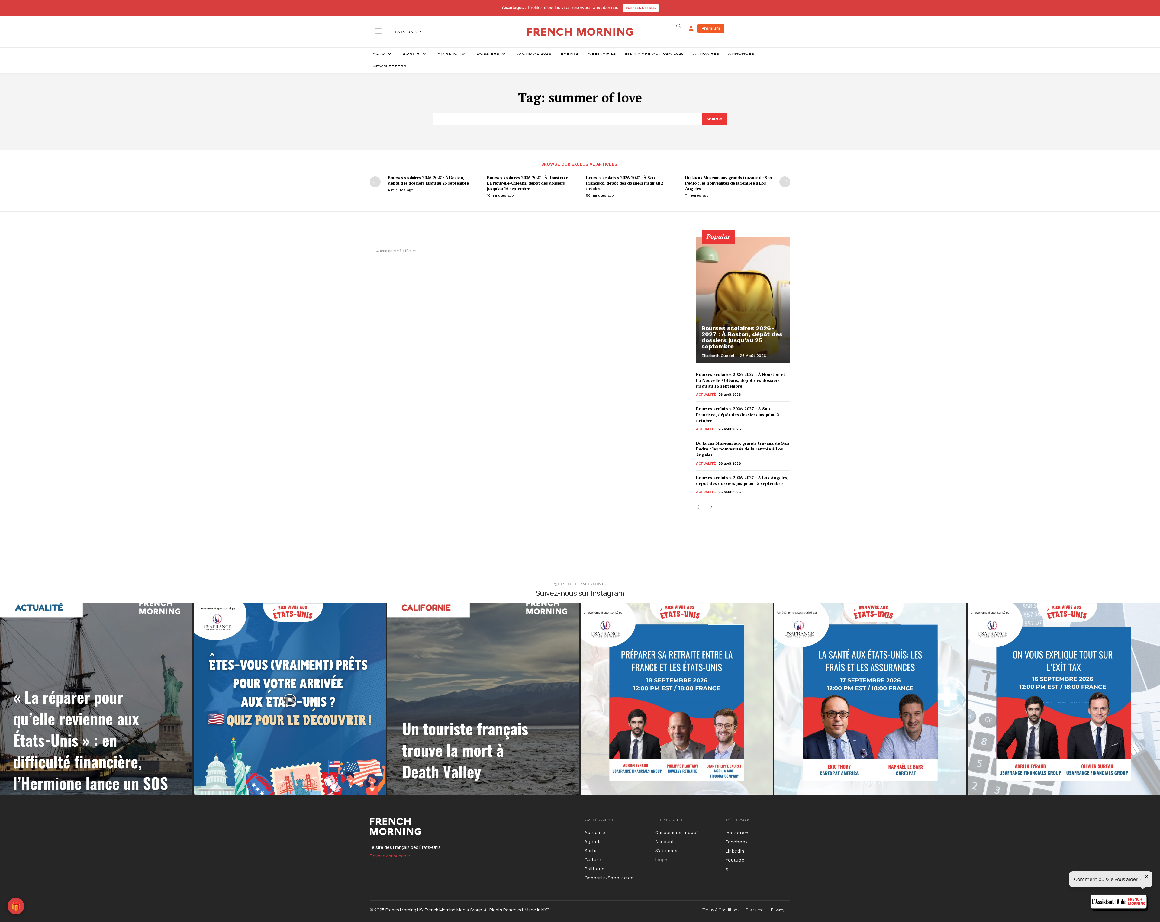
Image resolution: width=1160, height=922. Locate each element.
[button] (678, 26)
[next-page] (784, 181)
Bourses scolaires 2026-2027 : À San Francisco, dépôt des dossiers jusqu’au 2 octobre (624, 183)
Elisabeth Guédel (717, 355)
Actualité (706, 394)
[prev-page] (375, 181)
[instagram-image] (96, 699)
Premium (710, 28)
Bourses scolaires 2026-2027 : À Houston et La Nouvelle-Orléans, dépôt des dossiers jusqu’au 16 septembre (528, 183)
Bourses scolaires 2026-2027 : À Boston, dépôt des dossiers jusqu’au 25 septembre (429, 180)
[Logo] (472, 826)
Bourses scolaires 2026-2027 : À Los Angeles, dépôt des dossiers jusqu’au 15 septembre (742, 480)
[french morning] (580, 32)
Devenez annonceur (390, 856)
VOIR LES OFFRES (641, 8)
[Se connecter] (691, 28)
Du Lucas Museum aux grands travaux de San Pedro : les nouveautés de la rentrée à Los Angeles (728, 183)
